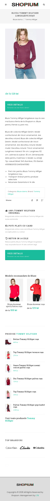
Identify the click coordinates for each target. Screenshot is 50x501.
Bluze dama (22, 191)
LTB (37, 495)
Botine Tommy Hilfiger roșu (26, 339)
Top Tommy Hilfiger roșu (24, 391)
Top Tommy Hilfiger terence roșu (28, 352)
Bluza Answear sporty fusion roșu (14, 305)
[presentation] (3, 296)
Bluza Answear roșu (36, 304)
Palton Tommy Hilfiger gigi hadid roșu (29, 406)
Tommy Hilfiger (26, 334)
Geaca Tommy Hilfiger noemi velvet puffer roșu (26, 366)
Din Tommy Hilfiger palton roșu (28, 378)
